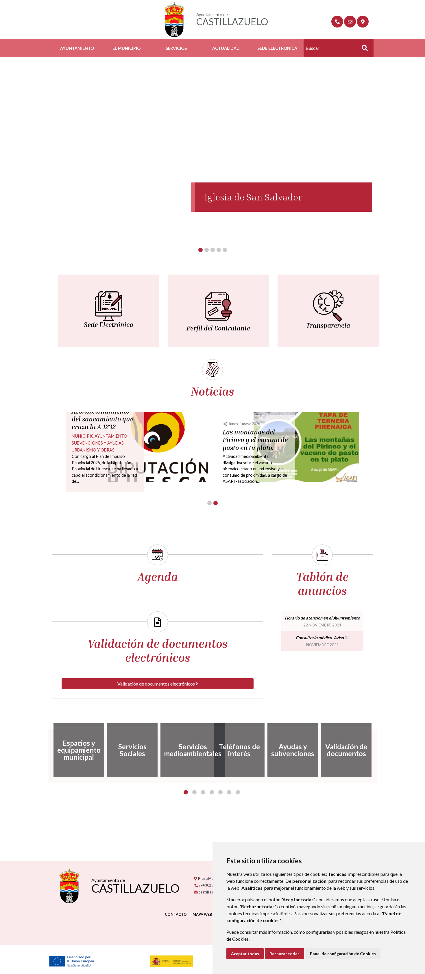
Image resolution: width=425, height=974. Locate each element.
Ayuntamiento (77, 48)
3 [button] (203, 792)
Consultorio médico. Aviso (319, 637)
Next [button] (377, 750)
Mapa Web (202, 914)
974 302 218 (208, 885)
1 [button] (186, 792)
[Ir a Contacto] (350, 22)
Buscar (362, 49)
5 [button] (220, 792)
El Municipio (126, 48)
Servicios (176, 48)
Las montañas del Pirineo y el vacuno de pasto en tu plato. (255, 440)
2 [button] (194, 792)
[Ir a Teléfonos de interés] (337, 22)
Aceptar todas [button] (245, 953)
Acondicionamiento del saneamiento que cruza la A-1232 (102, 419)
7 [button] (238, 792)
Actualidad (226, 48)
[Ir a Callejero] (363, 22)
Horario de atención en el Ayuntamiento (322, 617)
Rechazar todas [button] (284, 953)
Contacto (176, 914)
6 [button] (229, 792)
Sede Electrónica (277, 48)
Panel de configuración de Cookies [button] (343, 953)
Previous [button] (48, 750)
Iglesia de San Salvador (253, 196)
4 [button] (212, 792)
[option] (79, 750)
